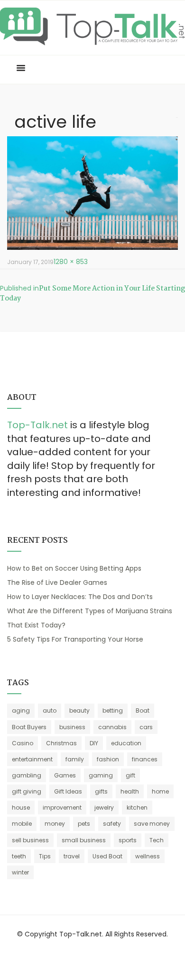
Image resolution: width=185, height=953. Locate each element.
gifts (101, 791)
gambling (26, 775)
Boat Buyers (29, 727)
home (160, 791)
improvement (62, 807)
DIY (94, 743)
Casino (22, 743)
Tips (45, 856)
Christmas (61, 743)
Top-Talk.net (37, 425)
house (21, 807)
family (74, 759)
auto (49, 710)
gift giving (26, 791)
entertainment (32, 759)
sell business (30, 840)
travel (72, 856)
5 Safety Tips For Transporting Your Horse (75, 639)
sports (128, 840)
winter (20, 872)
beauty (79, 710)
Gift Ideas (68, 791)
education (126, 743)
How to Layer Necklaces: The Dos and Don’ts (80, 596)
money (55, 824)
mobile (22, 824)
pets (84, 824)
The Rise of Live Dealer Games (57, 582)
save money (152, 824)
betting (112, 710)
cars (146, 727)
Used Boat (107, 856)
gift (130, 775)
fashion (108, 759)
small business (84, 840)
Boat (142, 710)
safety (112, 824)
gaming (101, 775)
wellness (147, 856)
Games (65, 775)
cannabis (112, 727)
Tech (156, 840)
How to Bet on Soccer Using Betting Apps (74, 568)
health (129, 791)
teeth (19, 856)
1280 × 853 (71, 261)
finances (144, 759)
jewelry (104, 807)
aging (21, 710)
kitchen (137, 807)
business (72, 727)
